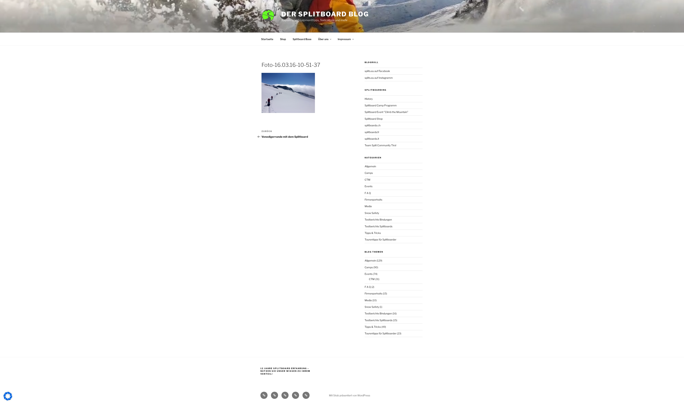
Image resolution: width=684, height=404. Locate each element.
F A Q (368, 193)
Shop (283, 39)
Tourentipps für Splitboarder (380, 239)
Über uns (323, 39)
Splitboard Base (302, 39)
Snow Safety (372, 212)
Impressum (344, 39)
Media (368, 206)
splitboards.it (372, 138)
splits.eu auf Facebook (377, 70)
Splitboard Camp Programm (381, 105)
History (369, 98)
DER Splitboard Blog (325, 14)
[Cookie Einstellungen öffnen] (8, 399)
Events (368, 186)
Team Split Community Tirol (380, 145)
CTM (367, 179)
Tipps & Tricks (373, 232)
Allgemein (370, 166)
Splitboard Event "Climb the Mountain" (386, 111)
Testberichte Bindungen (378, 219)
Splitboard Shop (374, 118)
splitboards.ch (372, 125)
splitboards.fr (372, 132)
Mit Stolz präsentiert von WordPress (349, 395)
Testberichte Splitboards (378, 226)
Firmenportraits (373, 199)
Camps (369, 172)
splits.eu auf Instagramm (379, 77)
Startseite (267, 39)
